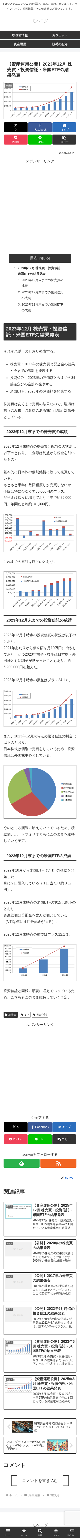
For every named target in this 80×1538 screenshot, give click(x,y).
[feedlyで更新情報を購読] (22, 1163)
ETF (26, 1014)
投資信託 (41, 1014)
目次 (34, 258)
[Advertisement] (40, 205)
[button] (64, 140)
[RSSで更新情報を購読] (58, 1163)
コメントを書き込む (40, 1480)
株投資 (12, 1014)
